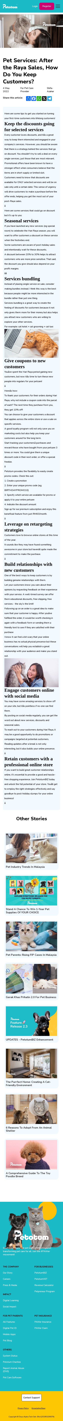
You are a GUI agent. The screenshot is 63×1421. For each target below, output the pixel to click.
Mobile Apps (9, 1334)
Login (35, 6)
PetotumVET (40, 1279)
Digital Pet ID (10, 1328)
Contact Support (31, 1397)
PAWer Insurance (42, 1321)
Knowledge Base (38, 1408)
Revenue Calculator (44, 1285)
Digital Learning (11, 1300)
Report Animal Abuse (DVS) (14, 1370)
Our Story (7, 1272)
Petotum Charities (12, 1361)
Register (46, 6)
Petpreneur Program (44, 1291)
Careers (6, 1279)
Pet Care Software (12, 1377)
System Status (10, 1355)
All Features (9, 1321)
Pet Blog (7, 1340)
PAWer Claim (41, 1328)
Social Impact (10, 1306)
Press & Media (10, 1285)
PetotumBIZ (40, 1272)
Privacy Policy (23, 1408)
